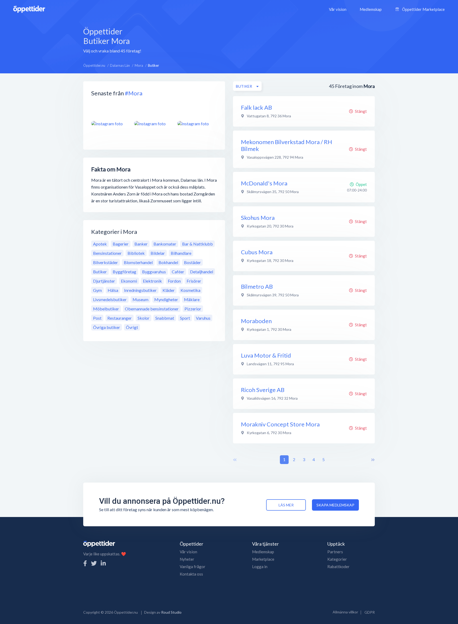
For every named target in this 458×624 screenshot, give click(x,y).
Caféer (178, 271)
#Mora (133, 93)
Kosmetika (190, 290)
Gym (97, 290)
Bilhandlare (181, 253)
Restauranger (119, 317)
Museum (140, 299)
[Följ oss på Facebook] (85, 563)
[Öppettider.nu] (29, 8)
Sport (185, 317)
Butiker (100, 271)
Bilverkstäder (105, 262)
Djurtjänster (104, 280)
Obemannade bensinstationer (152, 308)
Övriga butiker (106, 327)
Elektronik (152, 280)
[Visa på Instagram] (109, 123)
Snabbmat (164, 317)
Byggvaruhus (154, 271)
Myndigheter (166, 299)
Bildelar (158, 253)
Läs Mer (286, 505)
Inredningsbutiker (140, 290)
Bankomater (164, 243)
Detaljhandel (201, 271)
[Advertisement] (264, 39)
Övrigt (132, 327)
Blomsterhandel (138, 262)
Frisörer (194, 280)
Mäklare (192, 299)
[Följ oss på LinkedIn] (103, 563)
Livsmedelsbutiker (110, 299)
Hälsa (113, 290)
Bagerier (121, 243)
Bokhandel (168, 262)
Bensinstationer (107, 253)
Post (97, 317)
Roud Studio (171, 612)
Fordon (174, 280)
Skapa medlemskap (335, 505)
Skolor (143, 317)
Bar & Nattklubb (197, 243)
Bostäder (192, 262)
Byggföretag (124, 271)
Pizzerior (192, 308)
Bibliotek (136, 253)
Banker (141, 243)
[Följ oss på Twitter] (94, 563)
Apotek (100, 243)
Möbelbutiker (106, 308)
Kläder (168, 290)
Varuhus (203, 317)
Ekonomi (129, 280)
